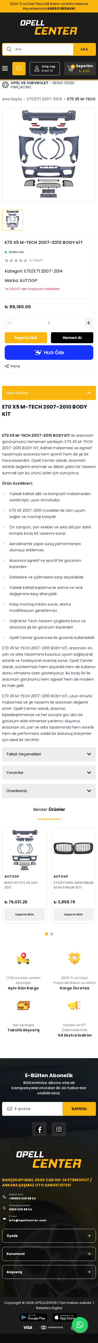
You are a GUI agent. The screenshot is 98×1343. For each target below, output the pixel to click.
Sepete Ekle (26, 337)
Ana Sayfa (12, 99)
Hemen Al (72, 337)
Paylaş (15, 366)
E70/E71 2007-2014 (44, 99)
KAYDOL (79, 1108)
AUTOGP (28, 281)
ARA (84, 49)
